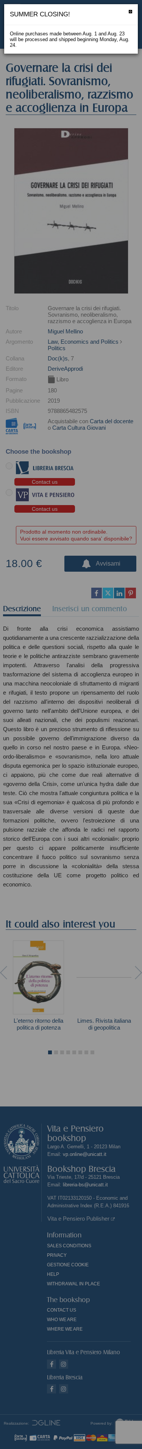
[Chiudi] (130, 11)
